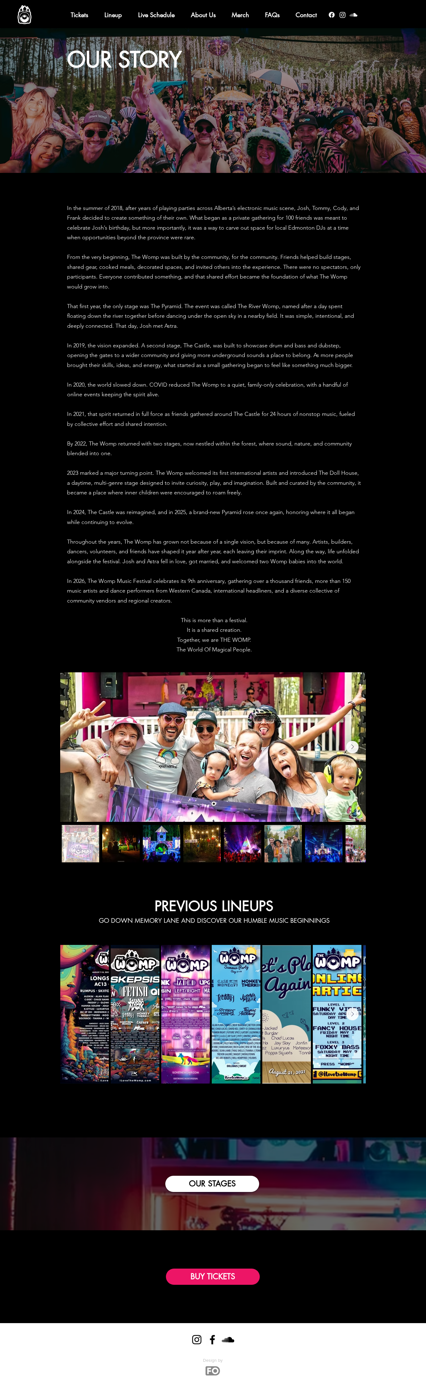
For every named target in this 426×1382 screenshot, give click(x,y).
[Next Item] (352, 747)
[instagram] (342, 15)
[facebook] (332, 15)
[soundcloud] (353, 15)
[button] (203, 15)
